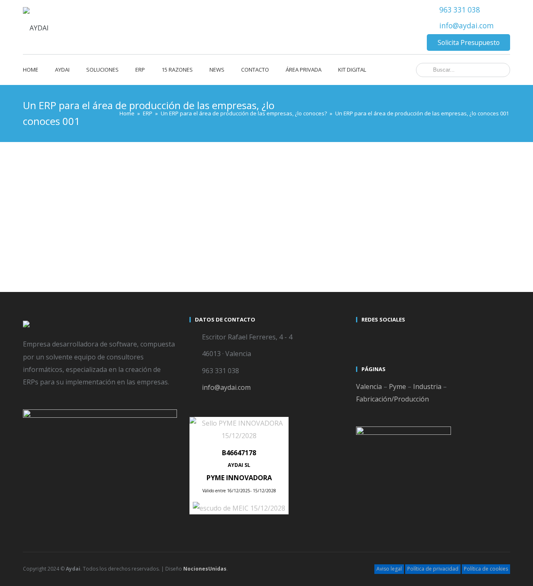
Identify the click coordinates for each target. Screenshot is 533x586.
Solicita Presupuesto (469, 42)
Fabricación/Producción (392, 399)
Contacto (255, 69)
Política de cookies (486, 568)
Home (30, 69)
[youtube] (378, 338)
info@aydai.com (466, 25)
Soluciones (102, 69)
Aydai (62, 69)
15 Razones (177, 69)
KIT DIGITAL (352, 69)
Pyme (397, 386)
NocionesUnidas (205, 568)
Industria (427, 386)
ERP (140, 69)
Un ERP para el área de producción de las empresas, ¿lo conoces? (244, 113)
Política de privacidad (432, 568)
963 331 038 (459, 10)
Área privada (303, 69)
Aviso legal (389, 568)
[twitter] (363, 338)
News (216, 69)
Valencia (369, 386)
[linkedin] (393, 338)
